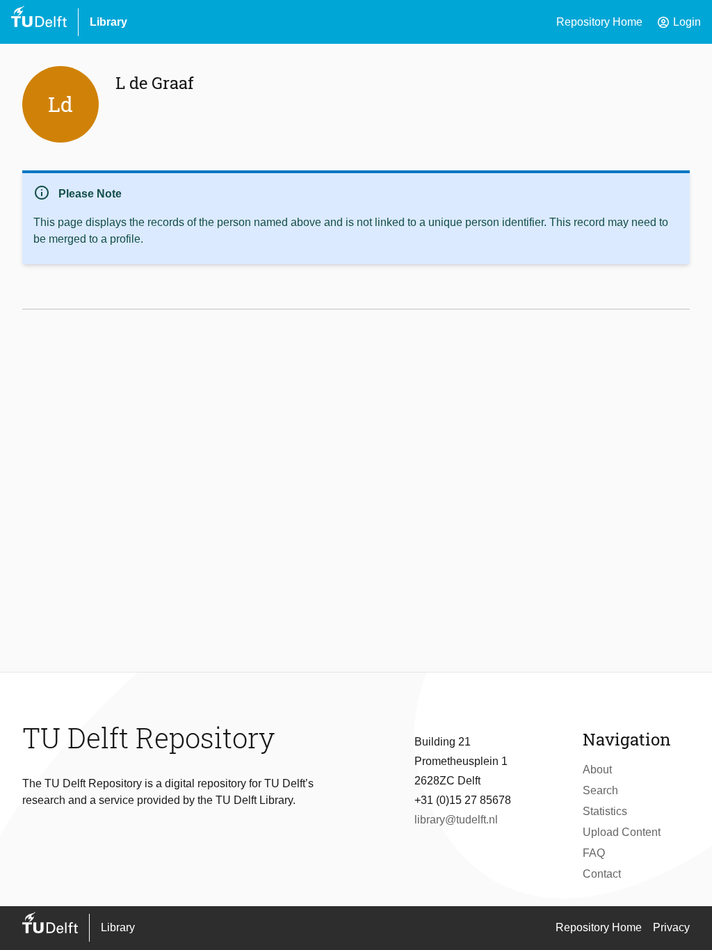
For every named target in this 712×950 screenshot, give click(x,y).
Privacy (671, 927)
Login (678, 22)
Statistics (605, 811)
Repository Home (599, 22)
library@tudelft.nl (456, 820)
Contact (602, 874)
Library (108, 22)
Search (600, 790)
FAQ (594, 853)
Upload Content (622, 832)
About (597, 769)
